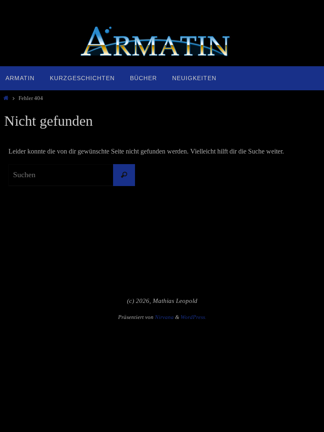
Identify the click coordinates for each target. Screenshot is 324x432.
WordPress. (193, 317)
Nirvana (164, 317)
